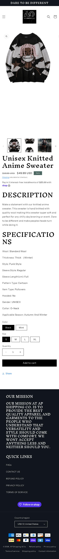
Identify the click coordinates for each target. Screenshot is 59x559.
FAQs (8, 465)
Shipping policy (29, 551)
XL (34, 339)
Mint (21, 327)
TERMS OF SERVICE (17, 492)
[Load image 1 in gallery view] (14, 145)
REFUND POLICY (15, 478)
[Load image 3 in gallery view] (44, 145)
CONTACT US (13, 471)
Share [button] (9, 373)
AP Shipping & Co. (18, 546)
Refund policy (35, 547)
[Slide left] (3, 146)
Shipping (5, 177)
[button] (3, 16)
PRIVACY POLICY (15, 485)
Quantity (6, 346)
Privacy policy (50, 547)
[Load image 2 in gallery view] (29, 145)
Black (8, 327)
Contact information (47, 551)
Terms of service (12, 551)
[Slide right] (55, 146)
